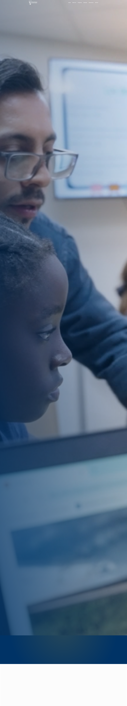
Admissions (91, 2)
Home (69, 2)
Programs (80, 2)
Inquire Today (37, 324)
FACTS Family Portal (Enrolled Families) (52, 324)
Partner (96, 2)
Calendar (85, 2)
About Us (74, 2)
